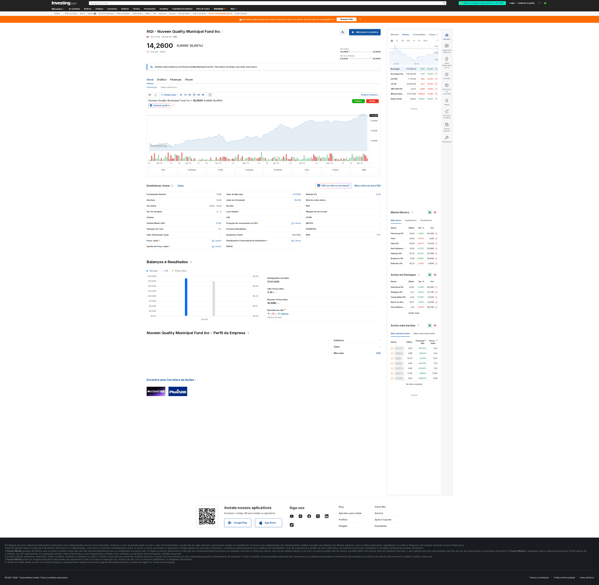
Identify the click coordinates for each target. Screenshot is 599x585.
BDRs (147, 13)
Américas (163, 13)
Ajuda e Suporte (383, 519)
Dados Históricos (169, 87)
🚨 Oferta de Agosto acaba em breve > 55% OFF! (482, 3)
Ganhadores (410, 220)
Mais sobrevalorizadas (424, 333)
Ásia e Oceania (199, 13)
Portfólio (343, 519)
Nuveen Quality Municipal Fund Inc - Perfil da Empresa (196, 333)
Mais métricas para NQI (368, 185)
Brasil (82, 13)
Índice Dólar (396, 99)
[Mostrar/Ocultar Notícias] (210, 95)
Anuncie (379, 513)
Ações (57, 13)
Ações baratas (241, 13)
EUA (378, 353)
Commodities (419, 34)
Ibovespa (395, 69)
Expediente (381, 526)
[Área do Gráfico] (155, 95)
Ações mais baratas (403, 325)
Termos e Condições (539, 577)
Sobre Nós (380, 506)
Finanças (175, 79)
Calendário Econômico (182, 9)
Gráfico (161, 79)
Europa (172, 13)
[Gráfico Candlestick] (149, 95)
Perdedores (426, 220)
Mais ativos (396, 220)
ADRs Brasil (137, 13)
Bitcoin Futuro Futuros (401, 94)
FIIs (154, 13)
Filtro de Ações (203, 9)
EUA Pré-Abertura (106, 13)
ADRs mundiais (123, 13)
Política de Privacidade (564, 577)
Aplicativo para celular (350, 513)
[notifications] (539, 2)
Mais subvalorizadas (400, 333)
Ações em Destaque (403, 274)
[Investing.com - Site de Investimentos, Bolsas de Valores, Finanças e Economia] (64, 3)
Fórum (189, 79)
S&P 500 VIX (396, 89)
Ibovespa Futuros (399, 74)
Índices (405, 34)
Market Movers (400, 212)
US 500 (394, 79)
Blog (341, 506)
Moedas (394, 34)
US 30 (393, 84)
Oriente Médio (184, 13)
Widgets (343, 526)
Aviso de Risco (587, 577)
